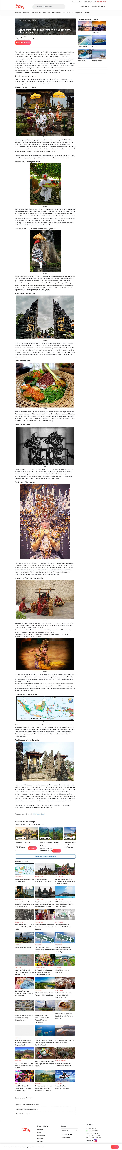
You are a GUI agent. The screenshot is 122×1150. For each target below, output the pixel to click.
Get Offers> (32, 848)
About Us (40, 1141)
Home (20, 20)
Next (73, 837)
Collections (40, 1138)
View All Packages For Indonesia (45, 856)
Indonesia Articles (32, 20)
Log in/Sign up (101, 1)
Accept (115, 1147)
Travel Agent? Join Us (90, 1)
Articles (24, 20)
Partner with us (65, 1137)
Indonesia (18, 13)
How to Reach (56, 13)
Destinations (41, 1135)
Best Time (46, 13)
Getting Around (77, 13)
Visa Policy (67, 13)
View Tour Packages (23, 42)
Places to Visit (36, 13)
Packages (26, 13)
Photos (87, 13)
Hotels (39, 1132)
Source (45, 137)
